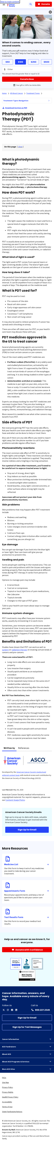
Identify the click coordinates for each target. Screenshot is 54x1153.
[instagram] (7, 1009)
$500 (46, 61)
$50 (8, 61)
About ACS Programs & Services (15, 1061)
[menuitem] (49, 100)
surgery (5, 649)
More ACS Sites (8, 1069)
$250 (33, 61)
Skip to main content (9, 1)
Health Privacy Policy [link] (10, 1097)
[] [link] (20, 146)
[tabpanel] (27, 768)
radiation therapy (19, 649)
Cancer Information (10, 1039)
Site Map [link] (5, 1082)
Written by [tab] (9, 747)
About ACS (6, 1054)
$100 (20, 61)
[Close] (50, 12)
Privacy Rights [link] (7, 1092)
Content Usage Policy (15, 800)
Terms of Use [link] (7, 1107)
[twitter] (3, 1009)
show (20, 146)
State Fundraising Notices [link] (12, 1111)
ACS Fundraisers (9, 1046)
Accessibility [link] (7, 1102)
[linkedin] (16, 1009)
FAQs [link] (4, 1077)
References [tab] (23, 747)
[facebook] (12, 1009)
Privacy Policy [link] (7, 1087)
